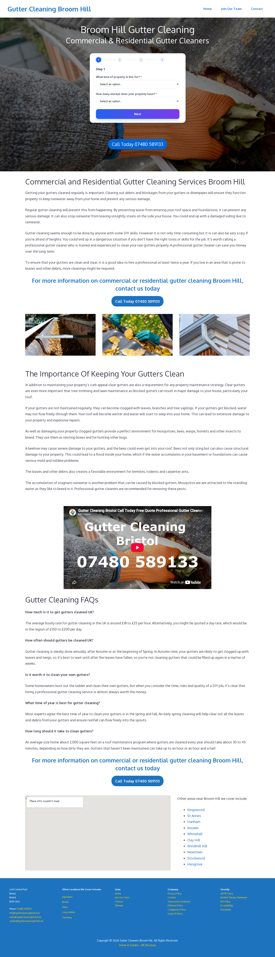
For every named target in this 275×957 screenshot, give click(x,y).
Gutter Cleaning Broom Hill (49, 9)
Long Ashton (68, 912)
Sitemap (119, 905)
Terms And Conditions (179, 901)
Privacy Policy (174, 893)
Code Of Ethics (175, 913)
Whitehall (194, 834)
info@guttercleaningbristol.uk (24, 913)
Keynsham (67, 897)
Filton (65, 907)
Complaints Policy (177, 909)
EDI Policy (225, 901)
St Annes (194, 816)
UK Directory (148, 945)
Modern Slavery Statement (233, 897)
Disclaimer (225, 909)
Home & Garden (129, 945)
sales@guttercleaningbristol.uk (25, 917)
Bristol (65, 902)
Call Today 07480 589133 (137, 144)
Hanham (193, 822)
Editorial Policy (175, 905)
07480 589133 (24, 908)
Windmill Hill (197, 846)
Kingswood (196, 810)
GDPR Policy (226, 893)
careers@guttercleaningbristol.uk (26, 921)
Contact (257, 9)
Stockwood (196, 858)
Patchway (67, 917)
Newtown (194, 852)
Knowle (193, 828)
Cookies (172, 897)
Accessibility (226, 905)
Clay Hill (193, 840)
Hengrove (194, 864)
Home (207, 9)
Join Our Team (231, 9)
